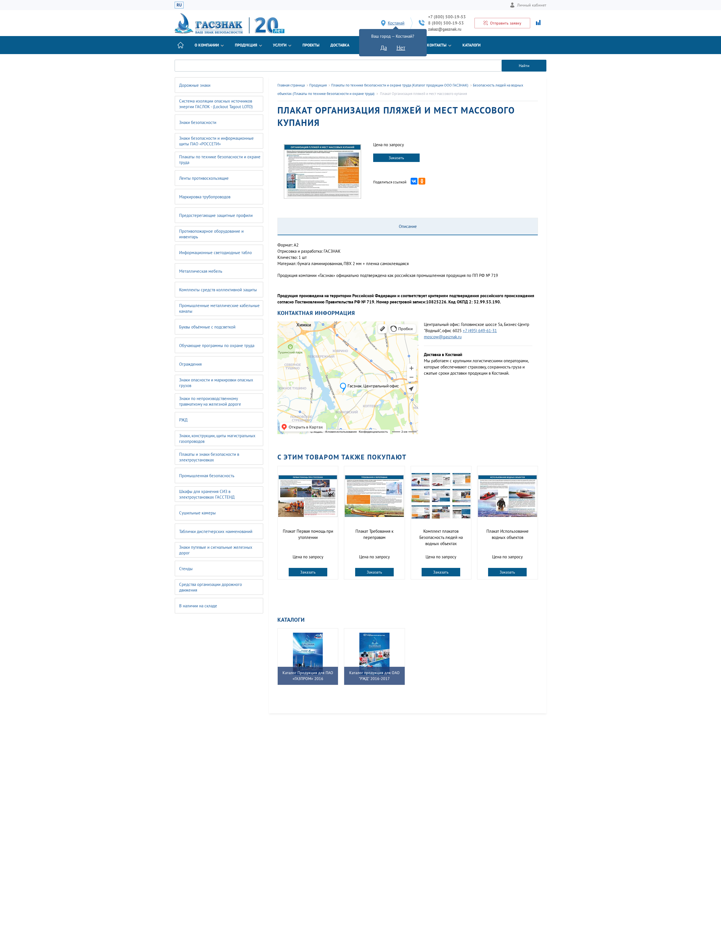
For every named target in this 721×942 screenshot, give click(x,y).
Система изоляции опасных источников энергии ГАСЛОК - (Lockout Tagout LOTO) (216, 103)
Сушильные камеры (197, 513)
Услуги (279, 45)
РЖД (183, 420)
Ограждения (190, 364)
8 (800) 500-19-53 (446, 23)
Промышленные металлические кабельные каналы (219, 308)
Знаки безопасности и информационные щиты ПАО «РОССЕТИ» (216, 140)
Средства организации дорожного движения (210, 587)
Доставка (339, 45)
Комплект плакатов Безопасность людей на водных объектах (441, 537)
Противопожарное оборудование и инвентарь (211, 233)
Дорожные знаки (194, 85)
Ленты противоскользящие (204, 178)
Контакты (436, 45)
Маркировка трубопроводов (204, 196)
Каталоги (471, 45)
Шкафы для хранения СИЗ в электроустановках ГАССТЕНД (207, 494)
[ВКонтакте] (414, 181)
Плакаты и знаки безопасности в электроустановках (209, 457)
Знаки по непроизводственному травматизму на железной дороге (210, 401)
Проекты (310, 45)
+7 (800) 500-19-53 (447, 16)
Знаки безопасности (197, 122)
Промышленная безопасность (206, 475)
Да (383, 47)
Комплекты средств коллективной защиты (218, 289)
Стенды (186, 568)
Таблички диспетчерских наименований (215, 531)
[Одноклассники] (422, 181)
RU (179, 5)
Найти (524, 65)
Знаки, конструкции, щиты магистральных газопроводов (217, 438)
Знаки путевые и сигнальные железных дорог (215, 550)
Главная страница (291, 85)
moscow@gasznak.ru (443, 336)
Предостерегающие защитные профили (216, 215)
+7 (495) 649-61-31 (480, 330)
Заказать (396, 157)
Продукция (246, 45)
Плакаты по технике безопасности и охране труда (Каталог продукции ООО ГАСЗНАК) (399, 85)
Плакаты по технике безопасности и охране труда (220, 159)
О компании (207, 45)
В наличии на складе (198, 605)
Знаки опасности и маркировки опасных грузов (216, 382)
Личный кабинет (531, 5)
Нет (401, 47)
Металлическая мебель (200, 271)
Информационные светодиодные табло (215, 252)
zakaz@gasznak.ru (444, 29)
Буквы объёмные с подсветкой (207, 327)
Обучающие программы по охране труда (216, 345)
